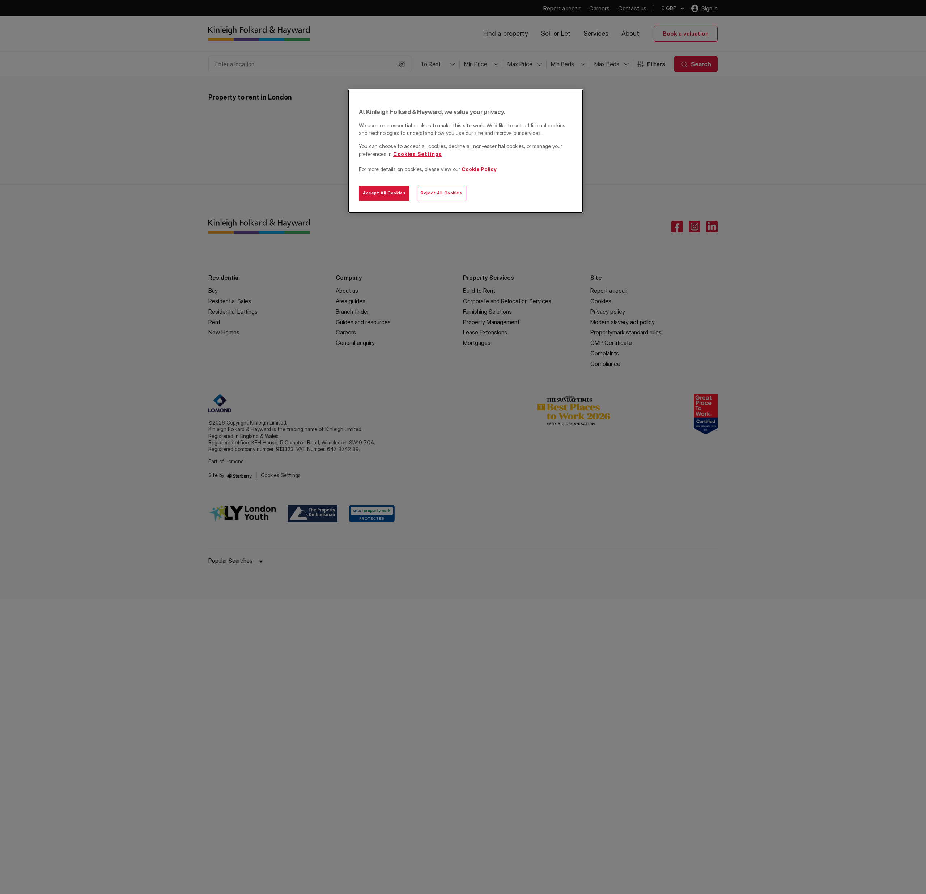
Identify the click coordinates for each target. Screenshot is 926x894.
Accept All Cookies (384, 192)
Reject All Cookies (441, 192)
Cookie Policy (479, 169)
